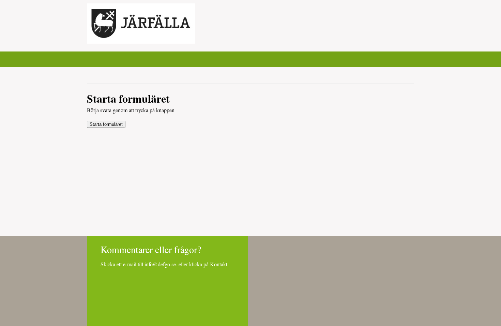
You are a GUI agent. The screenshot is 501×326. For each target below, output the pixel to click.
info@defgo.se (160, 264)
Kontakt (218, 264)
